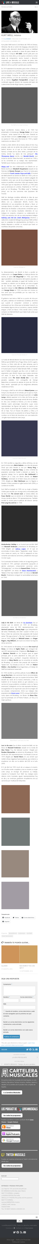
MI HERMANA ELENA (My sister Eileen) (13, 1191)
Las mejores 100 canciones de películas (14, 1189)
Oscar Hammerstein (7, 936)
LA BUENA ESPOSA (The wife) (10, 1195)
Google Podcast (13, 1122)
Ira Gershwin (21, 933)
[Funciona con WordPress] (14, 1228)
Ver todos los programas (12, 1115)
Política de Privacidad (23, 1240)
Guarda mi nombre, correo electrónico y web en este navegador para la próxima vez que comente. (19, 1013)
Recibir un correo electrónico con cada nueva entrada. (18, 1031)
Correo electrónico (26, 997)
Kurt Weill (29, 933)
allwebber (7, 39)
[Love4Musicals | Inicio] (13, 2)
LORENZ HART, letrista (8, 1204)
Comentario (7, 984)
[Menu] (36, 2)
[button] (19, 22)
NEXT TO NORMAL (7, 1200)
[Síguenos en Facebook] (30, 1049)
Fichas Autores (6, 7)
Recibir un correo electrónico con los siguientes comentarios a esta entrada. (18, 1023)
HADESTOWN (5, 1207)
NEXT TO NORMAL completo (10, 1193)
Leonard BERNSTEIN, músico (10, 1202)
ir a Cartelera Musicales (11, 1092)
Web (4, 1004)
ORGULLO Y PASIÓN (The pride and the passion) (16, 1198)
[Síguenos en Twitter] (27, 1049)
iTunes (3, 1122)
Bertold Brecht (13, 933)
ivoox (31, 1120)
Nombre (6, 997)
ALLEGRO (4, 966)
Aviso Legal (10, 1240)
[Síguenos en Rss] (33, 1049)
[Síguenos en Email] (36, 1049)
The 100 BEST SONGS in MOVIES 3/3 (13, 1209)
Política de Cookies (18, 1242)
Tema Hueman (29, 1228)
